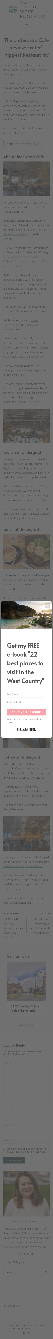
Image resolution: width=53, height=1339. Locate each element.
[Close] (47, 605)
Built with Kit (26, 729)
